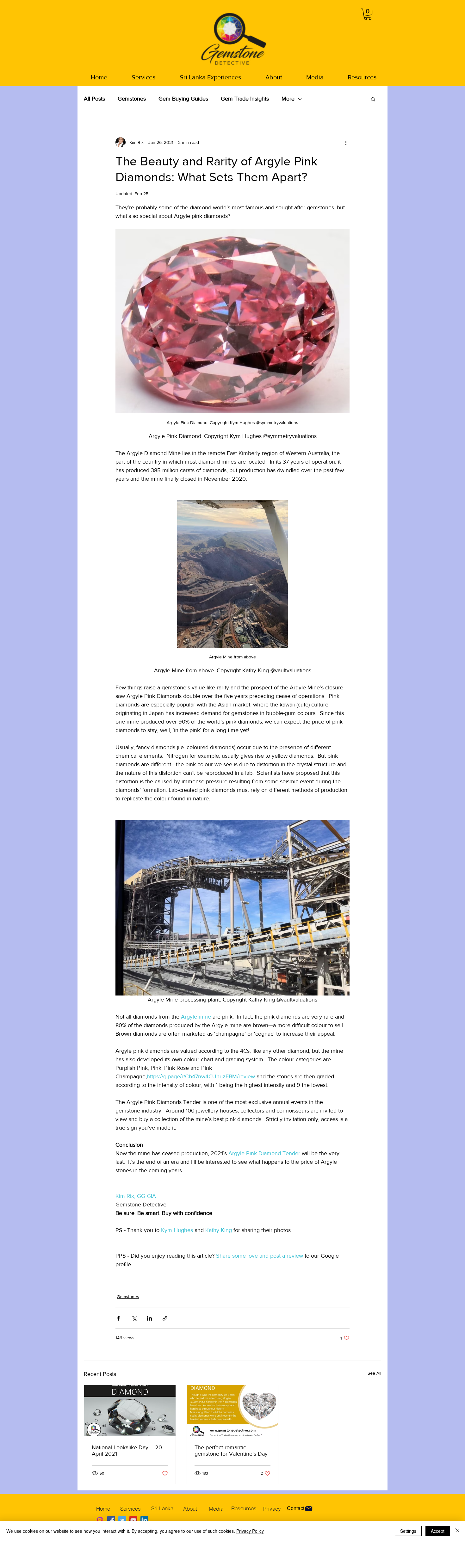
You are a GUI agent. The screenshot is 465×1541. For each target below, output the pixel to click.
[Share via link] (165, 1318)
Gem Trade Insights (245, 99)
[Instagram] (100, 1520)
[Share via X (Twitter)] (134, 1318)
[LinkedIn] (144, 1520)
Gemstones (132, 99)
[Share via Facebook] (118, 1318)
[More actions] (346, 142)
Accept (437, 1531)
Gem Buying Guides (183, 99)
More (288, 99)
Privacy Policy (250, 1531)
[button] (368, 14)
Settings (408, 1531)
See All (374, 1373)
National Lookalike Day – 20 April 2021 (127, 1450)
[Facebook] (111, 1520)
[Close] (457, 1531)
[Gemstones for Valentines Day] (232, 1410)
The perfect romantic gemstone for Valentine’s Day (231, 1450)
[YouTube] (133, 1520)
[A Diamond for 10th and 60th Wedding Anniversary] (130, 1410)
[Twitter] (122, 1520)
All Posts (94, 99)
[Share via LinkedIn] (149, 1318)
